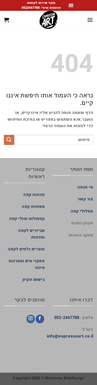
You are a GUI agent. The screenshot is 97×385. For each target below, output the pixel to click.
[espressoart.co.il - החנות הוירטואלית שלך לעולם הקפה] (48, 20)
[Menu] (90, 19)
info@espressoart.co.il (70, 336)
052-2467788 (66, 318)
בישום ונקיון (34, 279)
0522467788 (30, 7)
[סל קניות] (6, 20)
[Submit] (9, 140)
